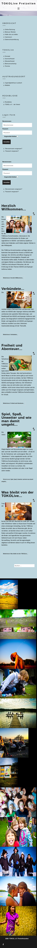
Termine (7, 66)
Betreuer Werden (10, 32)
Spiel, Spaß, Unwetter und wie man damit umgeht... (16, 419)
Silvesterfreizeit (9, 61)
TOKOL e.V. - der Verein (12, 104)
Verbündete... (12, 289)
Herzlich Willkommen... (13, 207)
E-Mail (34, 214)
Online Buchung (10, 29)
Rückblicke (8, 102)
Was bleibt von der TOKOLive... (17, 494)
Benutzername (6, 121)
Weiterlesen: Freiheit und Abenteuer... (13, 403)
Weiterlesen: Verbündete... (10, 334)
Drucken (34, 213)
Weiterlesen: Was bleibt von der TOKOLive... (15, 553)
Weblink (7, 85)
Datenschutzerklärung (12, 39)
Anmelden (6, 142)
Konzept (7, 56)
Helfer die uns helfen (11, 34)
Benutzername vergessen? (13, 148)
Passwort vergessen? (12, 151)
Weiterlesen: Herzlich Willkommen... (13, 278)
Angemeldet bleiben (10, 136)
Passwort (5, 129)
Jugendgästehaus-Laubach (13, 83)
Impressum (8, 37)
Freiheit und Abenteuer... (11, 347)
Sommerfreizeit (9, 58)
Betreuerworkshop (10, 63)
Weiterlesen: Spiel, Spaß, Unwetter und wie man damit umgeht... (17, 480)
